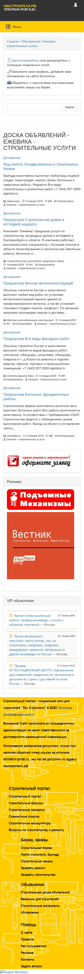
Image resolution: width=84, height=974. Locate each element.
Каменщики (13, 201)
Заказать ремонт (33, 867)
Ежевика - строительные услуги (32, 43)
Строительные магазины (27, 809)
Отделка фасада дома (19, 375)
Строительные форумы (26, 802)
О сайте (26, 932)
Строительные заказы (37, 861)
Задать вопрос (31, 965)
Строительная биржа (36, 847)
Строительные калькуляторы (30, 823)
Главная (13, 41)
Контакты (27, 959)
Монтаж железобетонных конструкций (29, 320)
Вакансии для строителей (40, 898)
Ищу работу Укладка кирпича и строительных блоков (40, 166)
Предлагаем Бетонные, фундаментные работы (36, 396)
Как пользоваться (33, 945)
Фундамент (13, 435)
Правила (27, 939)
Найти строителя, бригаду (40, 854)
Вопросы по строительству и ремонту (36, 829)
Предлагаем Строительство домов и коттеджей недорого (33, 222)
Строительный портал (25, 796)
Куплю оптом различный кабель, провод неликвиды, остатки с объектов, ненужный (36, 620)
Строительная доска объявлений (45, 892)
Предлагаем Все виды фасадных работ (36, 338)
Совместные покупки (24, 816)
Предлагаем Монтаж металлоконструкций (38, 283)
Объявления (31, 41)
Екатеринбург (64, 201)
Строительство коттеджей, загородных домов (35, 261)
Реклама (27, 952)
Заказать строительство (38, 874)
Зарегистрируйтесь (25, 60)
